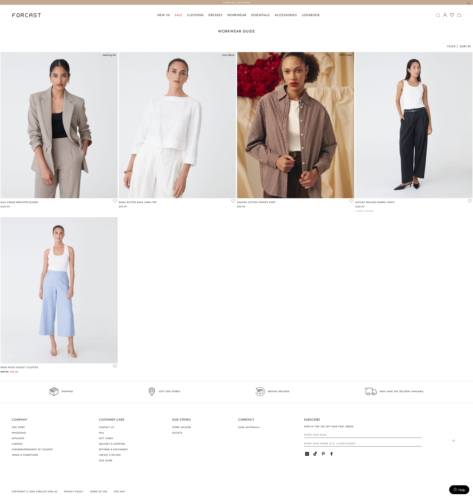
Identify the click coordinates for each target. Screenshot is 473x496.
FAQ (101, 432)
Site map (119, 491)
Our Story (18, 427)
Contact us (106, 427)
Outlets (177, 432)
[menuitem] (163, 15)
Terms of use (98, 491)
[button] (465, 46)
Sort (465, 46)
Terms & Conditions (25, 455)
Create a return (110, 455)
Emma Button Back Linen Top (138, 202)
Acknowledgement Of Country (32, 449)
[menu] (238, 15)
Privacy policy (73, 491)
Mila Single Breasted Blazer (19, 202)
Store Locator (181, 427)
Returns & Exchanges (113, 449)
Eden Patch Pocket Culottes (19, 367)
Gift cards (106, 438)
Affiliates (18, 438)
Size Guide (106, 460)
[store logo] (26, 15)
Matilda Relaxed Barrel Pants (375, 202)
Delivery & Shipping (112, 444)
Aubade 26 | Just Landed (236, 2)
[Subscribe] (453, 441)
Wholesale (19, 432)
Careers (17, 444)
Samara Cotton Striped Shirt (256, 202)
